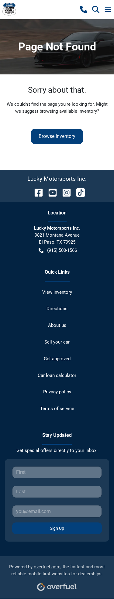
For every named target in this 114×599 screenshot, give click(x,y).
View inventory (57, 292)
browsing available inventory (68, 111)
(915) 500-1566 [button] (62, 250)
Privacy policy (57, 392)
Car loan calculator (57, 375)
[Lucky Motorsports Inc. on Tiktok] (78, 192)
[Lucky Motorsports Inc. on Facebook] (36, 192)
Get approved (57, 358)
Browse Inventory (57, 136)
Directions (57, 308)
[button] (84, 9)
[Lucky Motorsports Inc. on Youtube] (50, 192)
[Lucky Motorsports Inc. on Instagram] (64, 192)
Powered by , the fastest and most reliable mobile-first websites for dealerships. (57, 570)
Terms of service (57, 408)
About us (57, 325)
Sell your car (57, 342)
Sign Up (57, 528)
